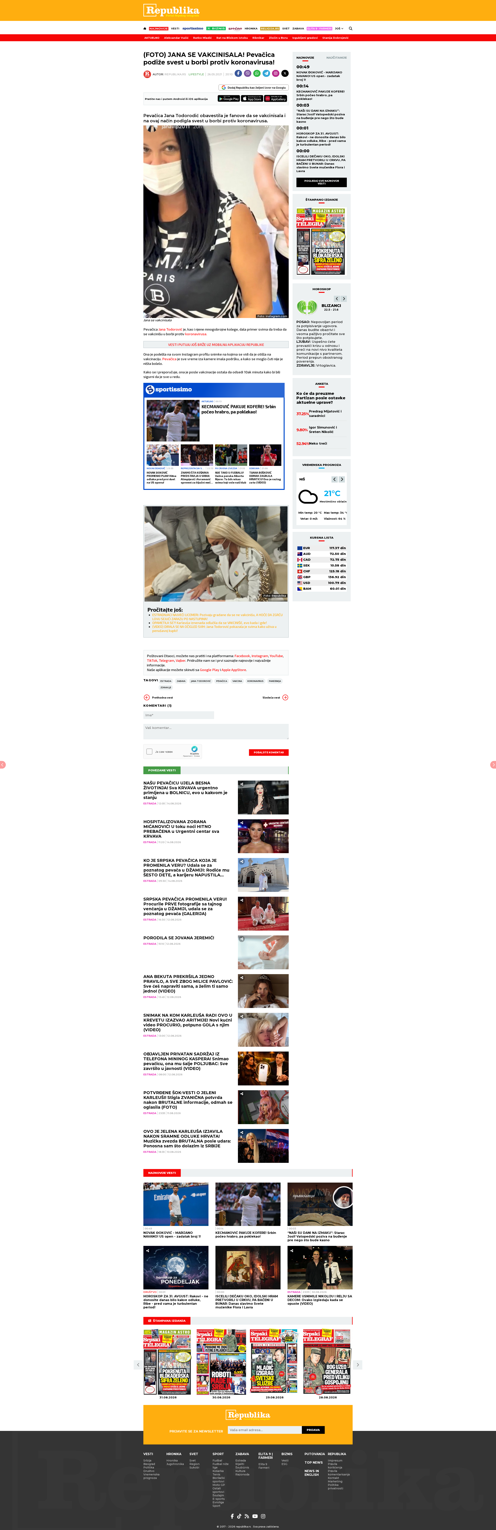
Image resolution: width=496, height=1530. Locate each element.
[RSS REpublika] (255, 1516)
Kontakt (333, 1478)
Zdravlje (165, 687)
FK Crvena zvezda (226, 468)
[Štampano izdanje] (168, 1362)
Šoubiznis (242, 1467)
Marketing (335, 1481)
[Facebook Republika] (233, 1516)
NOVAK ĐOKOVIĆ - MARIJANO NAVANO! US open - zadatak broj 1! (319, 75)
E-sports (219, 1499)
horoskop (322, 289)
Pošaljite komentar (269, 752)
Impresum (335, 1460)
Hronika (251, 28)
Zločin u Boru (278, 37)
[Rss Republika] (247, 1516)
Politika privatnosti (335, 1486)
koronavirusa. (196, 334)
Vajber (180, 660)
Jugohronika (175, 1464)
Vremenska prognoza (151, 1476)
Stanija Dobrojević (335, 37)
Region (194, 1464)
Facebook (242, 656)
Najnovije (305, 57)
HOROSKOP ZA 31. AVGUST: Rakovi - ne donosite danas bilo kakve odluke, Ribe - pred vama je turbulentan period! (321, 139)
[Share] (242, 784)
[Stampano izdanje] (321, 241)
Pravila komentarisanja (339, 1472)
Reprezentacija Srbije (193, 468)
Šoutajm (218, 1495)
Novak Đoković (156, 468)
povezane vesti (162, 770)
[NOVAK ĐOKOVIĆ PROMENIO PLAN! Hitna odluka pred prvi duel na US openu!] (163, 455)
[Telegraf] (266, 73)
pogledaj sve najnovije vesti (321, 182)
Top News (314, 1462)
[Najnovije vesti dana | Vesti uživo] (216, 28)
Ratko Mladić (202, 37)
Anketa (321, 384)
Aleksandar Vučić (176, 37)
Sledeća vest (271, 697)
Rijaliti (239, 1464)
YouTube (276, 656)
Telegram (166, 660)
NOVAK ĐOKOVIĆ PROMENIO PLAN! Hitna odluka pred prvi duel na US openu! (161, 477)
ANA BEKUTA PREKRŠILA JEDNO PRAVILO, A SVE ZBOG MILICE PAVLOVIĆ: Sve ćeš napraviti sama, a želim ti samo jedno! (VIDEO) (188, 983)
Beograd (308, 479)
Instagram (259, 656)
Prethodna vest (162, 697)
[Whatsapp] (257, 73)
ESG (284, 1464)
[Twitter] (285, 73)
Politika (148, 1467)
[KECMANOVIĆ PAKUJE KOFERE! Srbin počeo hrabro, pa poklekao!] (173, 420)
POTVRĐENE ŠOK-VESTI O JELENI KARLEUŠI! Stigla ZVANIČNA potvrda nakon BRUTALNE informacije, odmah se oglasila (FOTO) (187, 1100)
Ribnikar (258, 37)
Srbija (147, 1460)
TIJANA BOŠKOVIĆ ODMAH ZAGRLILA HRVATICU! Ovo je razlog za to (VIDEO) (265, 477)
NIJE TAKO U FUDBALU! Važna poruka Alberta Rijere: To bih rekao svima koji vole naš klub (230, 477)
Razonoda (242, 1474)
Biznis (287, 1454)
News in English (312, 1473)
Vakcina (237, 681)
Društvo (150, 1291)
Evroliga (218, 1502)
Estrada (165, 681)
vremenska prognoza (321, 465)
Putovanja (315, 1454)
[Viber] (247, 73)
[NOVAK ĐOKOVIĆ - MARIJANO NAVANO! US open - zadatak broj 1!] (175, 1204)
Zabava (298, 28)
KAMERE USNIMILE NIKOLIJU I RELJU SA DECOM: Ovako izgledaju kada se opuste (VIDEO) (320, 1299)
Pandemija (275, 681)
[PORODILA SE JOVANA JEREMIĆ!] (263, 952)
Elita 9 (262, 1464)
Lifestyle (196, 74)
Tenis (216, 1474)
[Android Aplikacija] (229, 99)
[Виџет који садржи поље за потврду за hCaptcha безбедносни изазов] (172, 751)
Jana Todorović (170, 329)
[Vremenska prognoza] (308, 496)
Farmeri (263, 1467)
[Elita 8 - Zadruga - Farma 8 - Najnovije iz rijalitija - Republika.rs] (319, 28)
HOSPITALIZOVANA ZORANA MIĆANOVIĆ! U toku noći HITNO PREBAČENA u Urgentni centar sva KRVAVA (181, 829)
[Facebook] (238, 73)
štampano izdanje (322, 199)
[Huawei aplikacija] (275, 99)
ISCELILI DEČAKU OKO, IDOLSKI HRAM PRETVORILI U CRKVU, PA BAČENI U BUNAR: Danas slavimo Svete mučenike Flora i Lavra (320, 163)
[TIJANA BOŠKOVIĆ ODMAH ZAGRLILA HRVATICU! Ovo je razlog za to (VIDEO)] (265, 455)
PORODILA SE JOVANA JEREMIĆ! (178, 937)
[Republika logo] (171, 10)
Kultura (240, 1471)
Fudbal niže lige (221, 1465)
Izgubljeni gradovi (305, 37)
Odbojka (254, 468)
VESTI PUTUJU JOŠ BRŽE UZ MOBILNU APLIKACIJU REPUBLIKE (216, 344)
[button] (337, 299)
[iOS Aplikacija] (252, 99)
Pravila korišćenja (335, 1465)
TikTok (152, 660)
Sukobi (194, 1467)
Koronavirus (255, 681)
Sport (218, 1454)
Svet (286, 28)
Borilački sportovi (219, 1479)
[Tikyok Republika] (240, 1516)
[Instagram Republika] (263, 1516)
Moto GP (219, 1485)
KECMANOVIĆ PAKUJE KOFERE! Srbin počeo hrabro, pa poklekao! (239, 409)
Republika (337, 1454)
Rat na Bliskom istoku (232, 37)
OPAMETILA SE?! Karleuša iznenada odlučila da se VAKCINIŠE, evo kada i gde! (209, 623)
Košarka (218, 1471)
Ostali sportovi (218, 1490)
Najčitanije (336, 57)
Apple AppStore (234, 670)
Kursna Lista (321, 537)
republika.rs (243, 1526)
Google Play (209, 670)
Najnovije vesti (162, 1173)
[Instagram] (275, 73)
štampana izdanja (169, 1321)
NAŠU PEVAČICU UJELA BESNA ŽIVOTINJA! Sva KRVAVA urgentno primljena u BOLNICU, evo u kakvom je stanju (185, 790)
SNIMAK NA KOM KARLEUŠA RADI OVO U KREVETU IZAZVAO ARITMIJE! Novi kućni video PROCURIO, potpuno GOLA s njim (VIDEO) (187, 1022)
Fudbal (217, 1460)
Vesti (175, 28)
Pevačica (169, 359)
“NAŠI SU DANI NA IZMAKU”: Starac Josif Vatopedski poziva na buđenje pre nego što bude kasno (320, 116)
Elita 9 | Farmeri (265, 1456)
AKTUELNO (151, 37)
